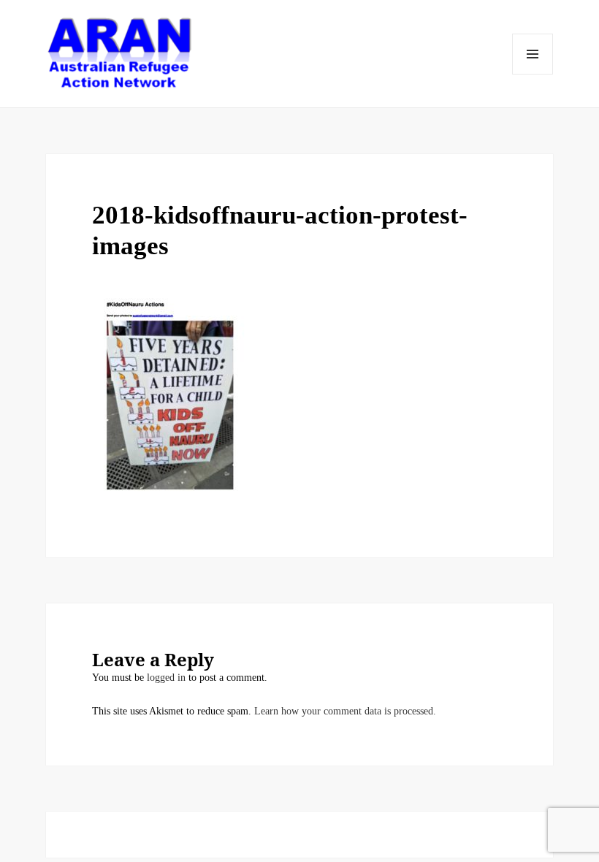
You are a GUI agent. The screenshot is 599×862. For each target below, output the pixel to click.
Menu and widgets (532, 54)
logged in (166, 677)
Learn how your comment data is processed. (345, 711)
